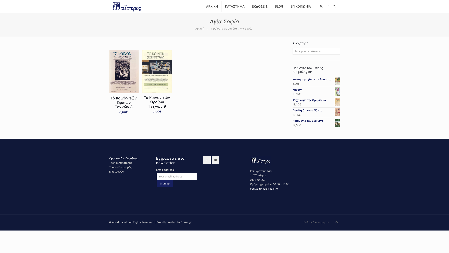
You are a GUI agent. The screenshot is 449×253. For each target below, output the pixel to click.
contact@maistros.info (264, 188)
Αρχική (199, 28)
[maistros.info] (127, 6)
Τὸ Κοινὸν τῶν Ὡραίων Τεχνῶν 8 (123, 102)
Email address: (165, 169)
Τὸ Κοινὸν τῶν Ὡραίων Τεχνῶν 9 (157, 102)
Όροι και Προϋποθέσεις (123, 158)
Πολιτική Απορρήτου (316, 222)
